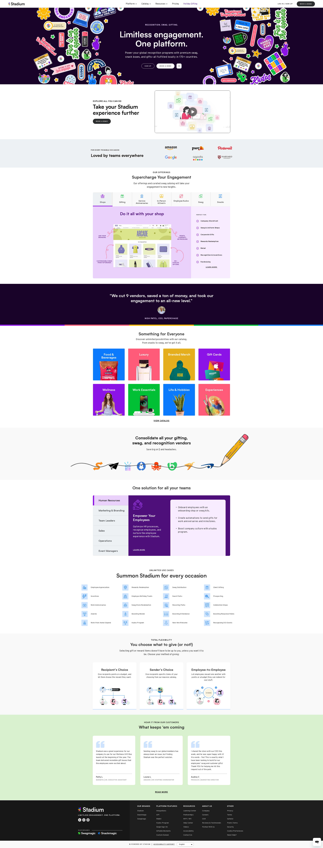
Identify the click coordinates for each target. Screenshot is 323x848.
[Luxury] (144, 364)
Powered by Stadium (140, 844)
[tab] (103, 199)
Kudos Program (162, 823)
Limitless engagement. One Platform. (99, 815)
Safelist (230, 819)
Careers (205, 815)
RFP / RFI (187, 819)
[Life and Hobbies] (179, 400)
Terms (229, 815)
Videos (186, 827)
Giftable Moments (163, 831)
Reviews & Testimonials (211, 823)
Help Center (188, 823)
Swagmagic (141, 819)
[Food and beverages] (109, 364)
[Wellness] (109, 400)
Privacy (230, 811)
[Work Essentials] (144, 400)
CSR (204, 819)
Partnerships (188, 815)
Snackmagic (142, 815)
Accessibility (188, 831)
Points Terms (232, 823)
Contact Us (187, 835)
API (157, 815)
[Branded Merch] (179, 364)
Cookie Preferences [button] (235, 831)
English (182, 844)
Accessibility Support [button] (164, 844)
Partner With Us (208, 827)
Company (205, 811)
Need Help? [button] (232, 835)
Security (230, 827)
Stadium (140, 811)
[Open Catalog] (150, 3)
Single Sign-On (162, 827)
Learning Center (189, 811)
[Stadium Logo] (91, 809)
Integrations (161, 811)
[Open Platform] (136, 3)
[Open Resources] (167, 3)
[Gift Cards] (214, 364)
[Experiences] (214, 400)
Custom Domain (162, 835)
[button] (179, 66)
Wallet (158, 819)
